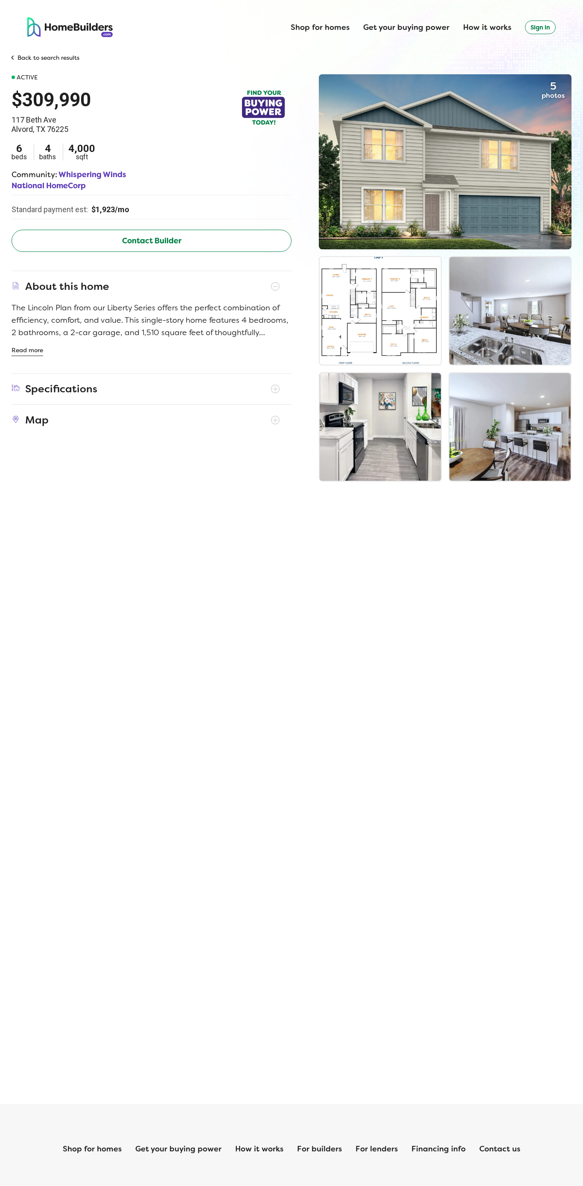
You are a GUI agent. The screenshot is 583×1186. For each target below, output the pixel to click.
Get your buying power (406, 27)
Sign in (540, 27)
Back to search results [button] (48, 58)
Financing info (438, 1149)
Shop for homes (320, 27)
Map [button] (37, 420)
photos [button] (553, 89)
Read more (27, 350)
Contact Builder (151, 241)
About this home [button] (67, 286)
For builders (319, 1149)
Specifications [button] (61, 389)
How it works (487, 27)
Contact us (499, 1149)
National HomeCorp (49, 186)
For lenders (377, 1149)
